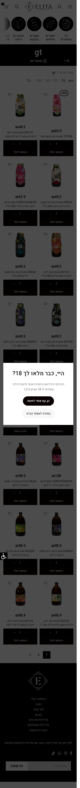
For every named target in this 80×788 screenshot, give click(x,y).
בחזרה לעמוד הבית (38, 414)
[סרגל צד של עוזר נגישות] (4, 556)
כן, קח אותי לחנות (38, 401)
